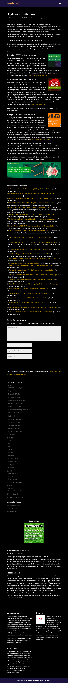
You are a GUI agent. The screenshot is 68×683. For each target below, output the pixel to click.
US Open (11, 465)
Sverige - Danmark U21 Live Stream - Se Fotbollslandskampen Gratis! (32, 242)
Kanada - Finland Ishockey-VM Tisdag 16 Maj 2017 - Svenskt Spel (30, 265)
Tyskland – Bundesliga (15, 432)
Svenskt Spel (22, 680)
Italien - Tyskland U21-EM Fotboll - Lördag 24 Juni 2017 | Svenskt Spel (31, 226)
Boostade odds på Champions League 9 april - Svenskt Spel (29, 289)
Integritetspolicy (45, 680)
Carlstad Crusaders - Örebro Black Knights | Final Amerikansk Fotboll (31, 203)
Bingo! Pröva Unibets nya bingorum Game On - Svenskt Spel (29, 302)
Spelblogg (40, 18)
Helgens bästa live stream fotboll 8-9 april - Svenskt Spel (28, 293)
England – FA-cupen (14, 397)
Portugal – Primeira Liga (16, 419)
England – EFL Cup (14, 394)
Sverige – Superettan (15, 428)
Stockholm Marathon (15, 482)
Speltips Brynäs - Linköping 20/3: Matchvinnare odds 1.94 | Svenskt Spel (33, 307)
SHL (9, 443)
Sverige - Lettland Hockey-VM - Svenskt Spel (24, 263)
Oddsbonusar (32, 18)
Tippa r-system (12, 508)
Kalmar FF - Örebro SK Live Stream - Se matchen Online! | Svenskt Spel (32, 258)
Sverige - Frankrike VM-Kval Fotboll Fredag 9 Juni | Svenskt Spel (30, 249)
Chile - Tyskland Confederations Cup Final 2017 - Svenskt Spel (28, 207)
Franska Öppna (13, 462)
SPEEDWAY (10, 485)
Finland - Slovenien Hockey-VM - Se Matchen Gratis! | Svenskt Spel (31, 270)
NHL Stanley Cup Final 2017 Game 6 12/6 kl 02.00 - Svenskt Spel (30, 238)
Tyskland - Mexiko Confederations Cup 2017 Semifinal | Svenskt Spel (31, 214)
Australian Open (13, 458)
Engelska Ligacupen (14, 391)
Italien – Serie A (13, 416)
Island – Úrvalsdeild (14, 413)
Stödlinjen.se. (11, 633)
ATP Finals (11, 455)
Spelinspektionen (11, 638)
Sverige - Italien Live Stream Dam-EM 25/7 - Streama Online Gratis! (30, 198)
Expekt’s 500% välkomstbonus (40, 140)
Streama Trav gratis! (15, 491)
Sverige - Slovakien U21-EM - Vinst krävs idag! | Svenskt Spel (28, 231)
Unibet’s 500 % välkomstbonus (37, 75)
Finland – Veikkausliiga (15, 403)
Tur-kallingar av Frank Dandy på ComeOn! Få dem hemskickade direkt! (32, 219)
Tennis (10, 452)
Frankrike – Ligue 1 (14, 407)
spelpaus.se (28, 635)
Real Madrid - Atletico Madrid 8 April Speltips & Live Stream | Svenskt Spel (33, 284)
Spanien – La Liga (14, 422)
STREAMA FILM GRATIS (15, 497)
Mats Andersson (13, 18)
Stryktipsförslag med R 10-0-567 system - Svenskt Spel (27, 298)
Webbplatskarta (33, 680)
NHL (9, 447)
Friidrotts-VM (12, 479)
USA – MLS (11, 435)
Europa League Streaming (17, 400)
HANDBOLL (11, 468)
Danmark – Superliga (15, 388)
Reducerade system (13, 505)
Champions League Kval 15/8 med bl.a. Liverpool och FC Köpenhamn (31, 193)
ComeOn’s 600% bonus (37, 104)
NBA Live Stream (13, 473)
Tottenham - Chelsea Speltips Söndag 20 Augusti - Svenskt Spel (29, 189)
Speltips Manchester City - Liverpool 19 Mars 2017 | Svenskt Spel (30, 312)
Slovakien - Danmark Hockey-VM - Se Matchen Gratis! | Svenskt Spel (32, 279)
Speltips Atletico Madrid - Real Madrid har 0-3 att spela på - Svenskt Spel (33, 275)
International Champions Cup (18, 410)
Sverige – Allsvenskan (15, 425)
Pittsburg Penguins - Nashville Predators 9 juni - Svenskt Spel (29, 254)
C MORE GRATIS (12, 494)
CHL (9, 440)
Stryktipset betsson (13, 511)
